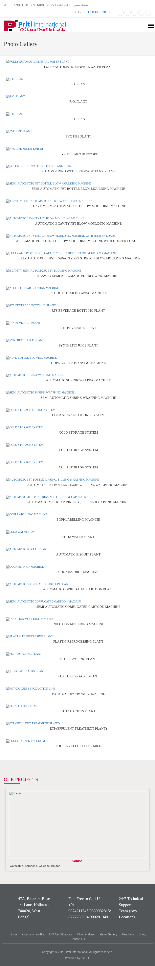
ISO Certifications (60, 934)
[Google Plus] (141, 12)
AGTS (86, 958)
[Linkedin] (134, 12)
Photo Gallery (108, 934)
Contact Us (77, 939)
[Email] (148, 12)
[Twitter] (128, 12)
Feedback (128, 934)
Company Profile (33, 934)
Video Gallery (86, 934)
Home (13, 934)
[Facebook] (121, 12)
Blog (142, 934)
